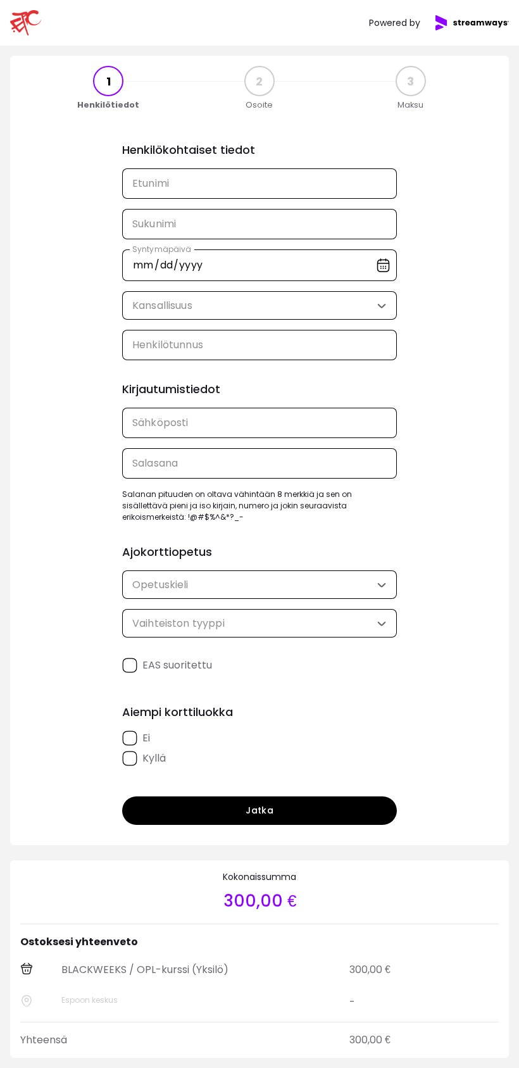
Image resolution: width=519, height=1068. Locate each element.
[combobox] (259, 305)
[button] (381, 305)
